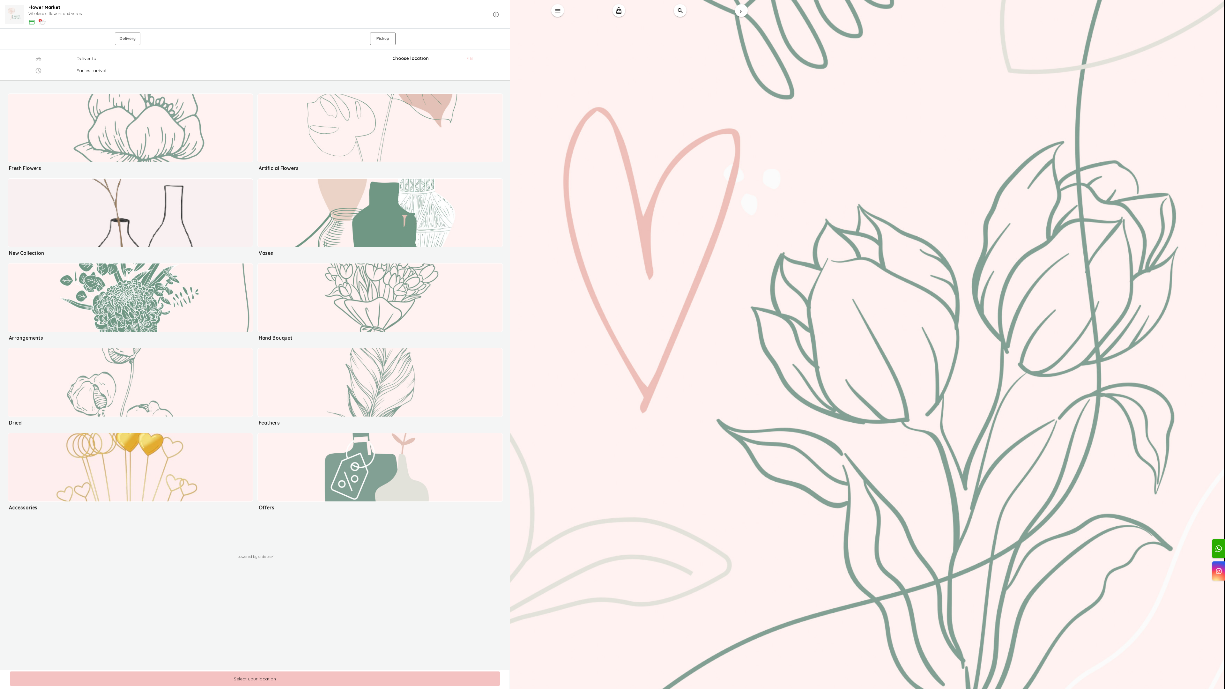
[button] (255, 14)
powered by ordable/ (255, 556)
